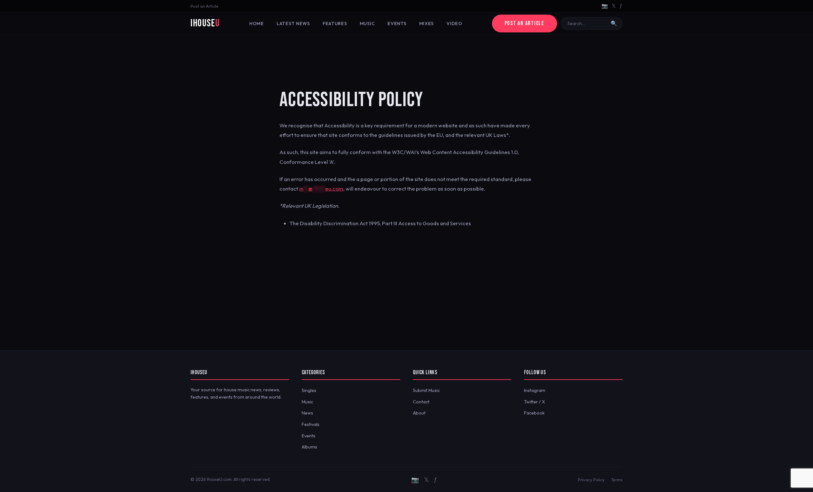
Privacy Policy (591, 479)
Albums (309, 447)
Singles (309, 390)
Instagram (534, 390)
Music (367, 23)
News (307, 413)
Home (256, 23)
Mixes (426, 23)
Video (454, 23)
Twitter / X (534, 402)
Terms (616, 479)
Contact (421, 402)
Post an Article (204, 6)
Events (396, 23)
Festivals (310, 424)
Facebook (534, 413)
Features (335, 23)
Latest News (293, 23)
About (419, 413)
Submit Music (426, 390)
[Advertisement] (406, 55)
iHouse (205, 23)
